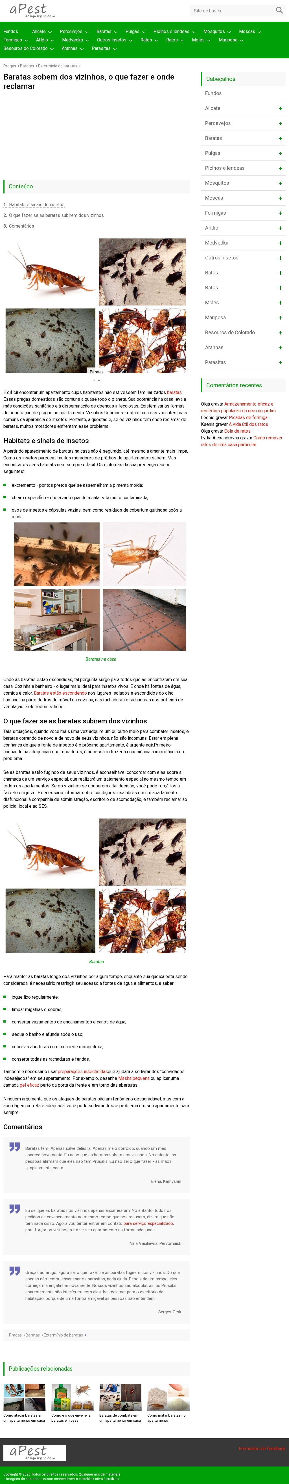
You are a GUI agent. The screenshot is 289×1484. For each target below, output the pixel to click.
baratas (174, 392)
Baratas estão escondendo (60, 693)
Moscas (247, 31)
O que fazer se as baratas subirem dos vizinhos (53, 215)
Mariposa (228, 40)
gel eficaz (29, 1085)
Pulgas (132, 31)
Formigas (12, 40)
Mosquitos (214, 31)
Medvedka (72, 40)
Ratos (146, 40)
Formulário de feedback (262, 1448)
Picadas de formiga (248, 417)
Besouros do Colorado (25, 48)
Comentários (18, 226)
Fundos (10, 31)
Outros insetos (111, 40)
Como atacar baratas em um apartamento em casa (24, 1418)
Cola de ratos (237, 431)
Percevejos (71, 31)
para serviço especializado (148, 1223)
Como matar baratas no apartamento (166, 1418)
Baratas (104, 31)
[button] (8, 306)
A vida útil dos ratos (248, 424)
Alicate (39, 31)
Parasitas (101, 48)
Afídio (42, 40)
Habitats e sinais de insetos (34, 204)
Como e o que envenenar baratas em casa (71, 1418)
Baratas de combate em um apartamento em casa (120, 1418)
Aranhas (70, 48)
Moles (198, 40)
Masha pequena (134, 1078)
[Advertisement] (96, 133)
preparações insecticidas (83, 1071)
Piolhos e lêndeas (171, 31)
